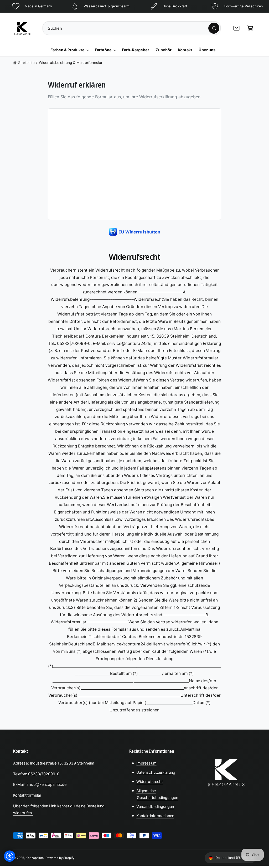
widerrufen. (23, 813)
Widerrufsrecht (149, 781)
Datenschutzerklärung (155, 772)
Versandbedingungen (155, 806)
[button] (250, 28)
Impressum (146, 763)
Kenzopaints (35, 858)
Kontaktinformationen (155, 815)
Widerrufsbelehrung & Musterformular (71, 62)
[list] (134, 6)
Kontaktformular (27, 795)
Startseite (26, 62)
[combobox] (132, 28)
